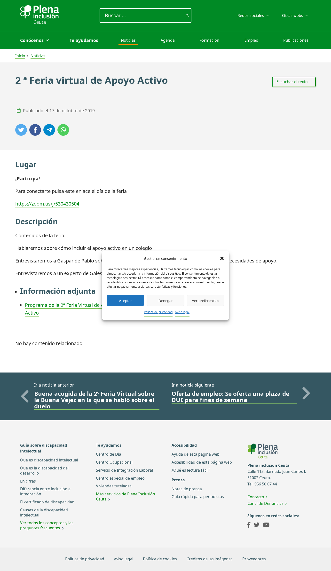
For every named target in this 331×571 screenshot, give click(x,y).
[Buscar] (187, 15)
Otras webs (292, 15)
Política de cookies (160, 559)
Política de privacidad (158, 312)
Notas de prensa (187, 489)
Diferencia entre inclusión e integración (45, 491)
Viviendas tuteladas (114, 486)
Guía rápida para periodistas (198, 496)
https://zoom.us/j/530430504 (47, 203)
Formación (209, 40)
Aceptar (125, 300)
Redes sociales (250, 15)
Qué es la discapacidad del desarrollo (44, 470)
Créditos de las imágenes (210, 559)
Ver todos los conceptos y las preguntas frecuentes (46, 525)
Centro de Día (108, 454)
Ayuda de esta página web (196, 454)
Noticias (128, 40)
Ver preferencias (205, 300)
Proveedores (254, 559)
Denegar (165, 300)
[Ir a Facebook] (248, 525)
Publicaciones (295, 40)
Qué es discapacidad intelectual (49, 460)
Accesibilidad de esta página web (202, 462)
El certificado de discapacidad (47, 502)
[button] (222, 258)
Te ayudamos (84, 40)
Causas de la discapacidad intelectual (44, 512)
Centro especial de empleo (120, 478)
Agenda (168, 40)
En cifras (28, 481)
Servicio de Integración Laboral (124, 470)
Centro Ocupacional (114, 462)
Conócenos (32, 40)
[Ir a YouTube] (266, 525)
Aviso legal (182, 312)
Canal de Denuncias (265, 503)
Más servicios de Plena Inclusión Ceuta (125, 496)
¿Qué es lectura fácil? (191, 470)
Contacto (255, 497)
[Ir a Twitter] (257, 525)
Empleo (251, 40)
